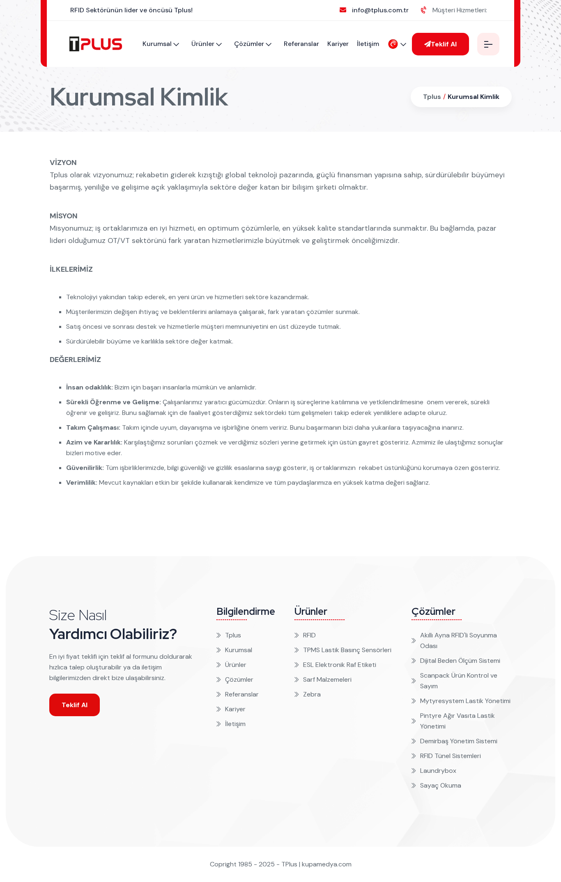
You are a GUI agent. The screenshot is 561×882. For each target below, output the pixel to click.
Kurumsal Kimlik (473, 96)
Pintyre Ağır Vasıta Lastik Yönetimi (457, 721)
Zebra (312, 694)
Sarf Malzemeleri (327, 679)
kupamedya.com (327, 864)
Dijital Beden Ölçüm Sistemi (460, 660)
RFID (309, 635)
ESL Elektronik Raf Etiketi (339, 664)
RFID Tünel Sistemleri (450, 755)
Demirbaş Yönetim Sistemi (458, 741)
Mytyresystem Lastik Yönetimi (465, 700)
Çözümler (249, 43)
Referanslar (301, 43)
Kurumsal (157, 43)
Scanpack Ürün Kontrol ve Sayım (458, 680)
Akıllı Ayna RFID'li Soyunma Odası (458, 640)
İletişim (368, 43)
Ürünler (202, 43)
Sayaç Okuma (440, 785)
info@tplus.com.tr (380, 10)
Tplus (432, 96)
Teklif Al (444, 44)
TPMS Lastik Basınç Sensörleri (347, 650)
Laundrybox (438, 770)
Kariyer (338, 43)
